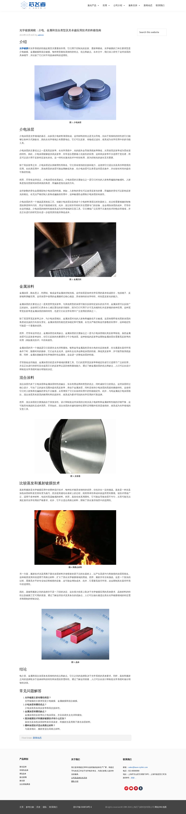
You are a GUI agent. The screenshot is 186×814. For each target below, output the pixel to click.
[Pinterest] (136, 788)
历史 (38, 807)
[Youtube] (131, 788)
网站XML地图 (161, 807)
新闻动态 (148, 5)
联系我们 (160, 5)
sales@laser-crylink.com (138, 767)
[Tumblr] (141, 788)
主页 (21, 807)
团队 (45, 807)
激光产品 (92, 5)
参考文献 (30, 807)
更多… (133, 778)
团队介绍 (74, 781)
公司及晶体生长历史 (79, 778)
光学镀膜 (23, 48)
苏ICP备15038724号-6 (82, 807)
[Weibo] (126, 788)
